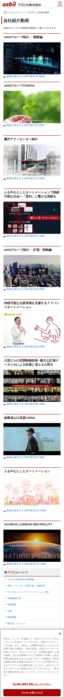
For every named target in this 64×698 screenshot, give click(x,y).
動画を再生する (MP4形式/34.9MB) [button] (26, 178)
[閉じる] (60, 633)
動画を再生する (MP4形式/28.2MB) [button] (26, 346)
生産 (10, 611)
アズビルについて (17, 12)
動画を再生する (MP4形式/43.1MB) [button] (26, 235)
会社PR (31, 12)
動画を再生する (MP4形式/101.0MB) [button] (26, 510)
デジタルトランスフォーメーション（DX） (29, 592)
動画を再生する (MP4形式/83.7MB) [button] (26, 403)
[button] (32, 44)
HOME (5, 12)
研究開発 (12, 604)
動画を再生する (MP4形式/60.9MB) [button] (26, 289)
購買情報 (12, 617)
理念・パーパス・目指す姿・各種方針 (26, 585)
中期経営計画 (14, 598)
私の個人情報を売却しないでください (32, 684)
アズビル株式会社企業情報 (21, 579)
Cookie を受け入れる (32, 692)
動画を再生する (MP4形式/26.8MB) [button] (26, 76)
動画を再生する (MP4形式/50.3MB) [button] (26, 457)
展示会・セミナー (16, 623)
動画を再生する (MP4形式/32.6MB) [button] (26, 125)
